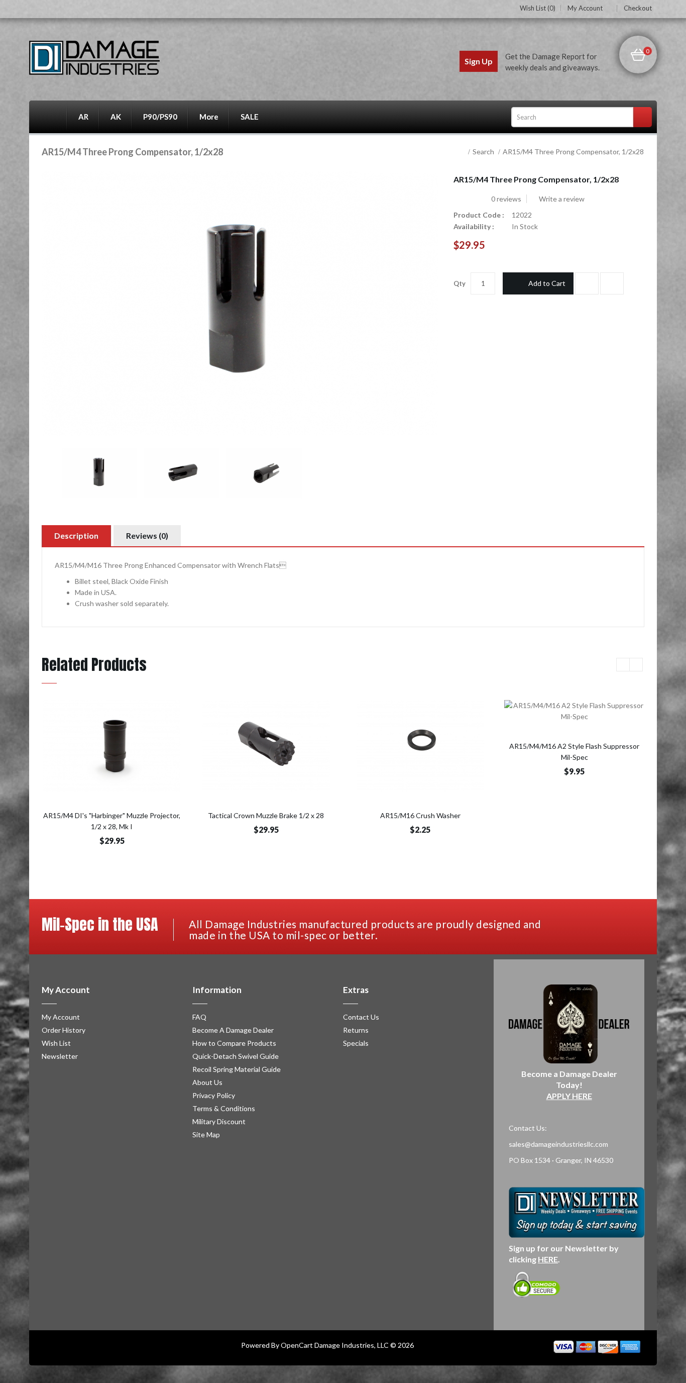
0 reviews (506, 198)
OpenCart (297, 1345)
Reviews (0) (147, 535)
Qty (459, 283)
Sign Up (479, 61)
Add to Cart (546, 283)
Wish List (56, 1043)
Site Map (206, 1134)
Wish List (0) (537, 8)
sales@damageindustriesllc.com (558, 1144)
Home (48, 117)
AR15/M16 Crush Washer (420, 815)
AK (115, 116)
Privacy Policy (213, 1095)
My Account (585, 8)
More (208, 116)
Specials (356, 1043)
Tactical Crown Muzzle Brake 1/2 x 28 (266, 815)
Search (483, 151)
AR (83, 116)
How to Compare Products (234, 1043)
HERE (548, 1259)
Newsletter (60, 1056)
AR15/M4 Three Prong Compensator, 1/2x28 (573, 151)
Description (76, 535)
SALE (250, 116)
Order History (63, 1030)
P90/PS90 (160, 116)
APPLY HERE (569, 1096)
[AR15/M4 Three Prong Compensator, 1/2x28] (99, 473)
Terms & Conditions (223, 1108)
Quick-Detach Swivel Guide (235, 1056)
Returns (356, 1030)
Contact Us (361, 1017)
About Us (207, 1082)
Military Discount (219, 1121)
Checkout (638, 8)
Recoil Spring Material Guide (236, 1069)
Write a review (561, 198)
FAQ (199, 1017)
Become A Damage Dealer (233, 1030)
